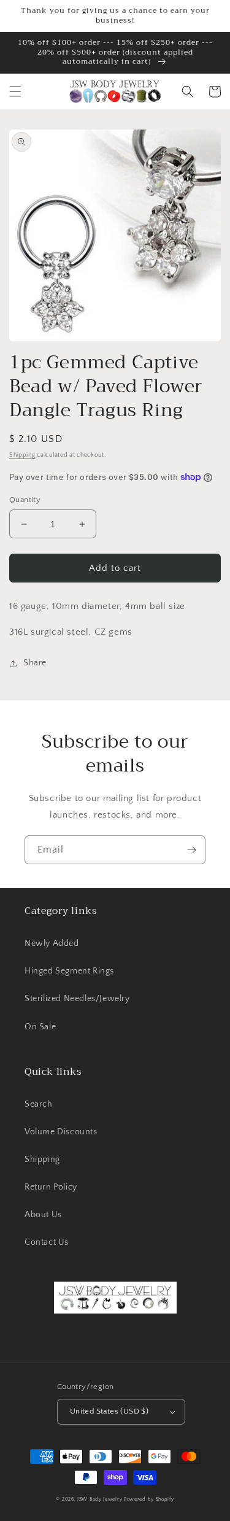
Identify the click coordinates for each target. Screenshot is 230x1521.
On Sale (40, 1027)
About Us (43, 1215)
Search (39, 1104)
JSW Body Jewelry (99, 1499)
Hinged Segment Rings (69, 971)
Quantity (24, 499)
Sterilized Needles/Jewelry (77, 999)
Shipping (22, 455)
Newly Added (52, 943)
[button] (15, 91)
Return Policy (51, 1187)
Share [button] (35, 663)
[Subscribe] (191, 849)
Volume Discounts (61, 1132)
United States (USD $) (109, 1411)
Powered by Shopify (149, 1499)
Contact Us (47, 1242)
